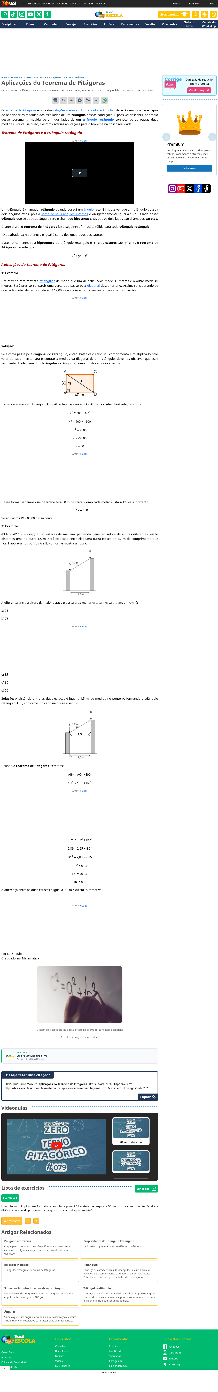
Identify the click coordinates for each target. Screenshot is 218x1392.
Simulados (115, 1356)
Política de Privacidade (14, 1362)
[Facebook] (198, 188)
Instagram (175, 1352)
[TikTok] (13, 14)
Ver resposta (11, 1221)
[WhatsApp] (4, 14)
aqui (84, 140)
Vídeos (59, 1361)
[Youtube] (30, 14)
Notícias (59, 1356)
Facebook (174, 1346)
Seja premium (169, 14)
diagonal (93, 285)
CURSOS (75, 3)
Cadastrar (60, 1346)
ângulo (89, 209)
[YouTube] (181, 188)
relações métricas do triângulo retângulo (82, 110)
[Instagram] (21, 14)
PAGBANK (62, 3)
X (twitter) (174, 1364)
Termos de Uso (9, 1367)
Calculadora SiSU (118, 1365)
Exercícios (114, 1346)
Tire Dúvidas (116, 1351)
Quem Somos (9, 1352)
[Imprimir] (55, 100)
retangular (47, 281)
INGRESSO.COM (31, 3)
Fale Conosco (62, 1365)
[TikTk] (206, 188)
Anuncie (6, 1357)
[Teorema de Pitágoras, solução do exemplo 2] (80, 758)
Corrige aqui (116, 1361)
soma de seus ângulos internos (64, 214)
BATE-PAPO (195, 3)
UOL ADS (101, 3)
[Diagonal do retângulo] (79, 396)
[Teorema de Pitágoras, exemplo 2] (80, 595)
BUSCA (176, 3)
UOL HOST (48, 3)
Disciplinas (61, 1351)
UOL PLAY (88, 3)
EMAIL (213, 3)
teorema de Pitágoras (20, 110)
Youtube (173, 1358)
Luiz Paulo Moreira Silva (32, 1055)
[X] (38, 14)
